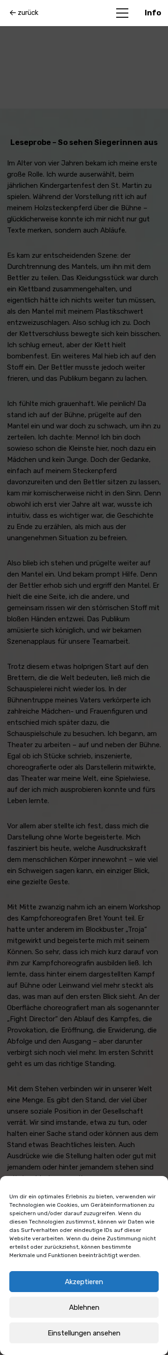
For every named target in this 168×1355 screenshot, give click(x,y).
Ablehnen (84, 1307)
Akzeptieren (84, 1282)
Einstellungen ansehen (84, 1333)
